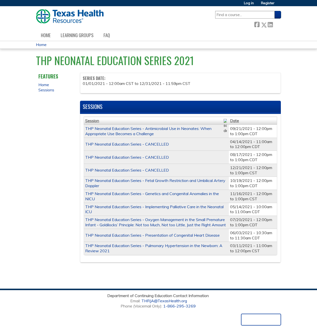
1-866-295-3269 (179, 306)
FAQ (107, 35)
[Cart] (279, 4)
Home (46, 35)
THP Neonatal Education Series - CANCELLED (127, 144)
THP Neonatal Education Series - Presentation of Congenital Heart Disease (152, 235)
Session (92, 120)
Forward (276, 24)
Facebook (256, 24)
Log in (249, 3)
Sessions (46, 89)
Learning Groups (77, 35)
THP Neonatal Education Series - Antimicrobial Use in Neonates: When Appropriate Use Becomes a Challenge (148, 131)
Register (267, 3)
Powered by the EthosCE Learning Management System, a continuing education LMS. (261, 320)
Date (234, 120)
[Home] (70, 16)
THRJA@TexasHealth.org (164, 300)
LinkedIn (270, 24)
